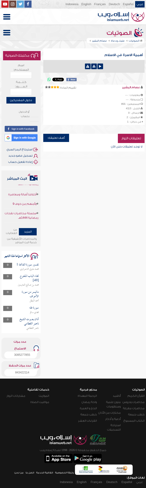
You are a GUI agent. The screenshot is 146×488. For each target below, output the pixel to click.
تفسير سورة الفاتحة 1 (27, 264)
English (86, 4)
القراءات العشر (87, 420)
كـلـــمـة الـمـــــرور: (21, 84)
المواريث (44, 395)
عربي (140, 4)
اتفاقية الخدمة (44, 472)
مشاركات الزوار (16, 395)
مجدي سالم (34, 312)
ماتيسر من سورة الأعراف (30, 294)
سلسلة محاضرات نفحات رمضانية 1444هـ (21, 212)
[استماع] (100, 66)
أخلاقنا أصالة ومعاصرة (22, 191)
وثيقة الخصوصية (64, 472)
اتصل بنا (29, 472)
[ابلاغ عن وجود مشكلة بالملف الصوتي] (88, 66)
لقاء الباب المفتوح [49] (29, 278)
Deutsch (114, 4)
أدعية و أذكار (113, 419)
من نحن (19, 472)
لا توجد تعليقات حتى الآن (126, 146)
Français (100, 4)
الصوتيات (120, 33)
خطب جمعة (136, 414)
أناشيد (117, 395)
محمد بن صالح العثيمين (28, 285)
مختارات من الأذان (109, 412)
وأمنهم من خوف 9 (24, 200)
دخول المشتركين (21, 100)
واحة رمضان (89, 402)
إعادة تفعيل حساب (20, 161)
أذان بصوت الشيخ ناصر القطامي (29, 321)
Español (128, 4)
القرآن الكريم (136, 395)
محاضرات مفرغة (134, 408)
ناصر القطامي (32, 328)
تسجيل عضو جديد (20, 155)
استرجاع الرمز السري (19, 149)
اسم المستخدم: (21, 67)
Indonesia (72, 4)
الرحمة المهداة (87, 395)
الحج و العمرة (88, 408)
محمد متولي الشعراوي (29, 269)
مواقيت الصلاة (39, 402)
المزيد (28, 231)
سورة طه (34, 307)
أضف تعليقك (56, 137)
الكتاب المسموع (134, 420)
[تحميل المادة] (94, 66)
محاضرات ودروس (133, 402)
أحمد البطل (34, 301)
